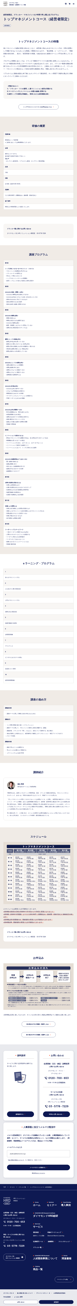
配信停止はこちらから (38, 1173)
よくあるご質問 (18, 1297)
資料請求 (56, 1302)
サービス (12, 1187)
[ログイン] (66, 4)
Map (6, 158)
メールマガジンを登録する (37, 1167)
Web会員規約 (7, 1297)
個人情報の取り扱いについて (25, 1293)
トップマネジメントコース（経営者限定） (41, 1187)
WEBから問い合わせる (55, 1114)
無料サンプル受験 (38, 1236)
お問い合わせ (20, 1302)
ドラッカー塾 (22, 1187)
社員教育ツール (38, 1241)
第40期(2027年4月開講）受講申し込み (37, 1024)
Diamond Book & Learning (56, 1236)
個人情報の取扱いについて (16, 1160)
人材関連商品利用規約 (59, 1293)
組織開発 (51, 1241)
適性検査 (36, 1232)
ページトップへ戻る (62, 1279)
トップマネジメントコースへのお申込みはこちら (37, 107)
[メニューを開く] (74, 4)
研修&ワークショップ (54, 1232)
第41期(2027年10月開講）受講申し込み (37, 1035)
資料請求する (19, 1114)
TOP (4, 1187)
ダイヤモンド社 (7, 1293)
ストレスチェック (64, 1241)
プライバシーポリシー (42, 1293)
